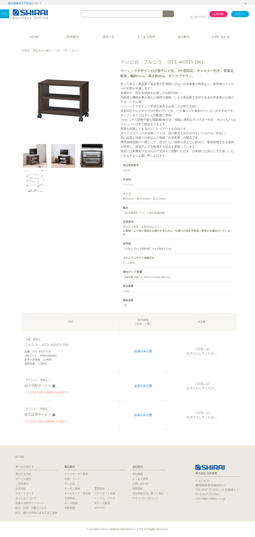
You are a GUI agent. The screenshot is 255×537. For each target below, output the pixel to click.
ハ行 (57, 50)
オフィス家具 (102, 503)
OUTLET (99, 508)
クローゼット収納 (104, 493)
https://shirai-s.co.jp (213, 498)
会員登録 (218, 14)
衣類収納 (69, 508)
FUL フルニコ (71, 50)
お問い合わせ (221, 36)
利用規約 (137, 488)
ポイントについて (25, 498)
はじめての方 (198, 16)
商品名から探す (42, 50)
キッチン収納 (72, 488)
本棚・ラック (72, 478)
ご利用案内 (71, 36)
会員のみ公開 (143, 351)
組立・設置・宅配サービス (31, 508)
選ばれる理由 (23, 474)
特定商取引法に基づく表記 (148, 493)
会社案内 (183, 36)
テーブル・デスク (104, 498)
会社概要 (137, 474)
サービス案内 (23, 478)
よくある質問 (146, 36)
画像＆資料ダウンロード (29, 503)
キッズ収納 (70, 503)
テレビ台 (69, 483)
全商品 (25, 50)
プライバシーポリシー (145, 498)
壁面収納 (99, 488)
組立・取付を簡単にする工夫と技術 (36, 512)
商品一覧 (109, 36)
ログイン (240, 14)
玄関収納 (69, 498)
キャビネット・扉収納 (77, 493)
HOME (34, 36)
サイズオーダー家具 (76, 474)
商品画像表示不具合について (25, 3)
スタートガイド (24, 493)
